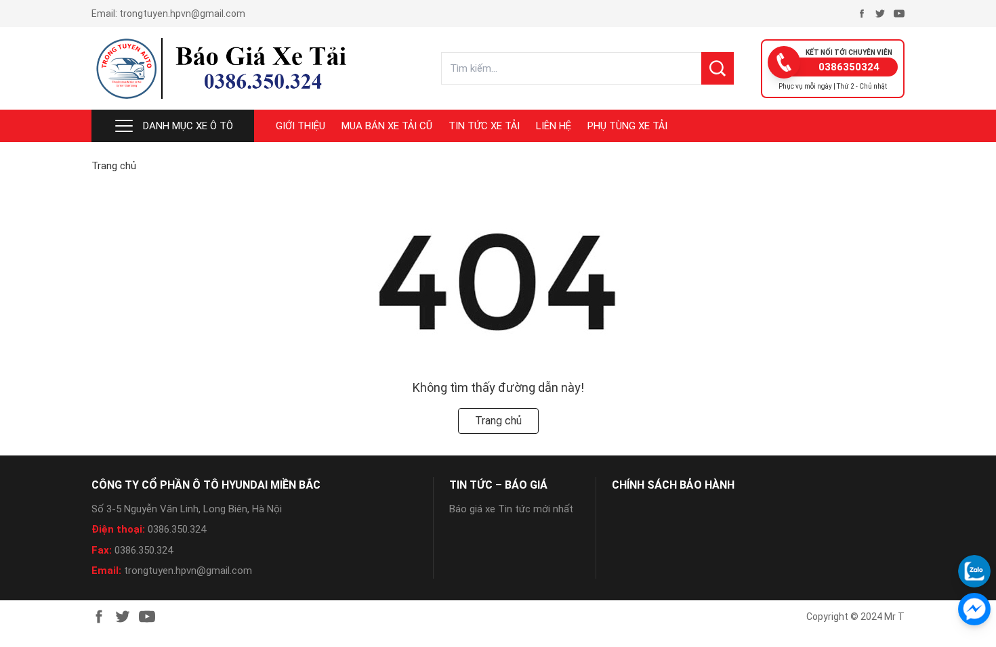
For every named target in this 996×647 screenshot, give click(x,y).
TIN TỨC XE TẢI (484, 126)
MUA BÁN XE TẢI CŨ (386, 126)
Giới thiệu (300, 126)
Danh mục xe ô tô (188, 126)
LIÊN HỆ (553, 126)
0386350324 (848, 67)
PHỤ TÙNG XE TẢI (627, 126)
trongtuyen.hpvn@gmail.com (182, 13)
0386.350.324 (177, 529)
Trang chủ (113, 166)
